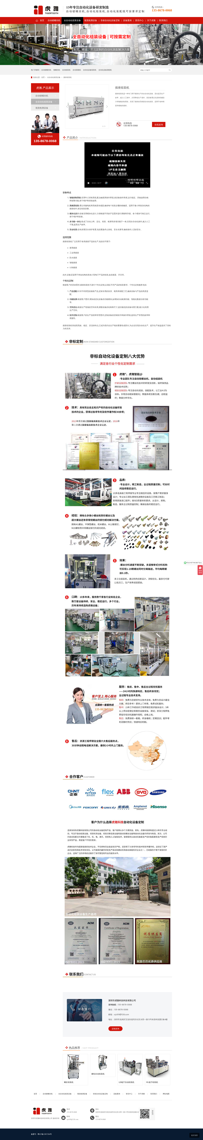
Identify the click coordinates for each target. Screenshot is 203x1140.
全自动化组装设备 (72, 20)
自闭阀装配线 (124, 1082)
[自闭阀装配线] (130, 1066)
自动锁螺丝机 (54, 20)
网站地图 (166, 1094)
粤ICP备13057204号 (45, 1134)
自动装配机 (77, 70)
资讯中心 (139, 20)
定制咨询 (115, 1028)
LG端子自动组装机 (72, 1082)
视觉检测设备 (90, 20)
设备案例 (127, 20)
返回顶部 (194, 1135)
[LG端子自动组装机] (75, 1066)
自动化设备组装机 (89, 70)
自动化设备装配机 (105, 70)
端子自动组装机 (152, 1082)
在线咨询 (158, 124)
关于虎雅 (151, 20)
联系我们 (163, 20)
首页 (42, 20)
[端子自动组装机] (157, 1066)
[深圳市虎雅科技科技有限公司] (42, 1116)
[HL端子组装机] (102, 1066)
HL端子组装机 (97, 1082)
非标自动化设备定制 (110, 20)
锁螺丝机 (56, 70)
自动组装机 (66, 70)
